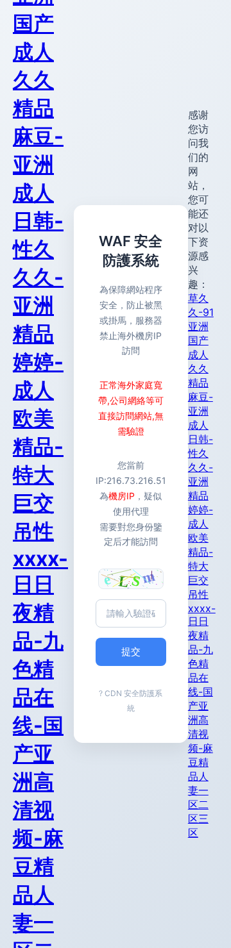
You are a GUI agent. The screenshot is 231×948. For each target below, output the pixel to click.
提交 (131, 651)
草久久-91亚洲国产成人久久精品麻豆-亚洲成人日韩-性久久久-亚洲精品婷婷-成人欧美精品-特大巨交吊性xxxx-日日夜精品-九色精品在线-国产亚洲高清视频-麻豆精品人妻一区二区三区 (202, 565)
